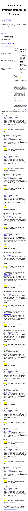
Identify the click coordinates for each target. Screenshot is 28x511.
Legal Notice (7, 19)
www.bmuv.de (23, 109)
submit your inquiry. (9, 46)
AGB (5, 17)
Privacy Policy (7, 20)
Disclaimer (6, 21)
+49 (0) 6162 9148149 (8, 43)
